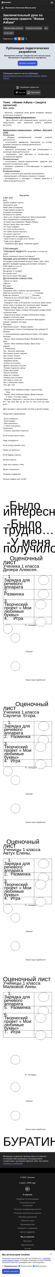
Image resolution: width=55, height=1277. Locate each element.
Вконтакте (27, 1241)
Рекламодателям (27, 1224)
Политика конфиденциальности (27, 1209)
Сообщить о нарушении (28, 1228)
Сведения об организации (27, 1199)
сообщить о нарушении (13, 1163)
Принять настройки (11, 1271)
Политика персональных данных (27, 1213)
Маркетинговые (40, 1266)
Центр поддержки (27, 1232)
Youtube (27, 1249)
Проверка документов (27, 1217)
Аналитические (26, 1266)
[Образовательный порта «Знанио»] (6, 2)
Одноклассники (27, 1245)
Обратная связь (27, 1221)
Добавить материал (27, 63)
